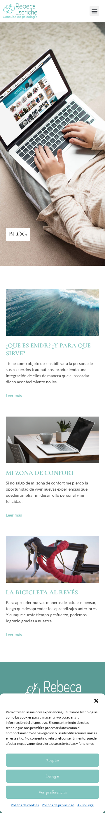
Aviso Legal (85, 805)
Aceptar (53, 760)
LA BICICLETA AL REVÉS (42, 592)
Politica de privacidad (58, 805)
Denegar (53, 776)
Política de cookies (25, 805)
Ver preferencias (52, 792)
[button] (96, 701)
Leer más (14, 395)
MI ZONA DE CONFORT (40, 473)
